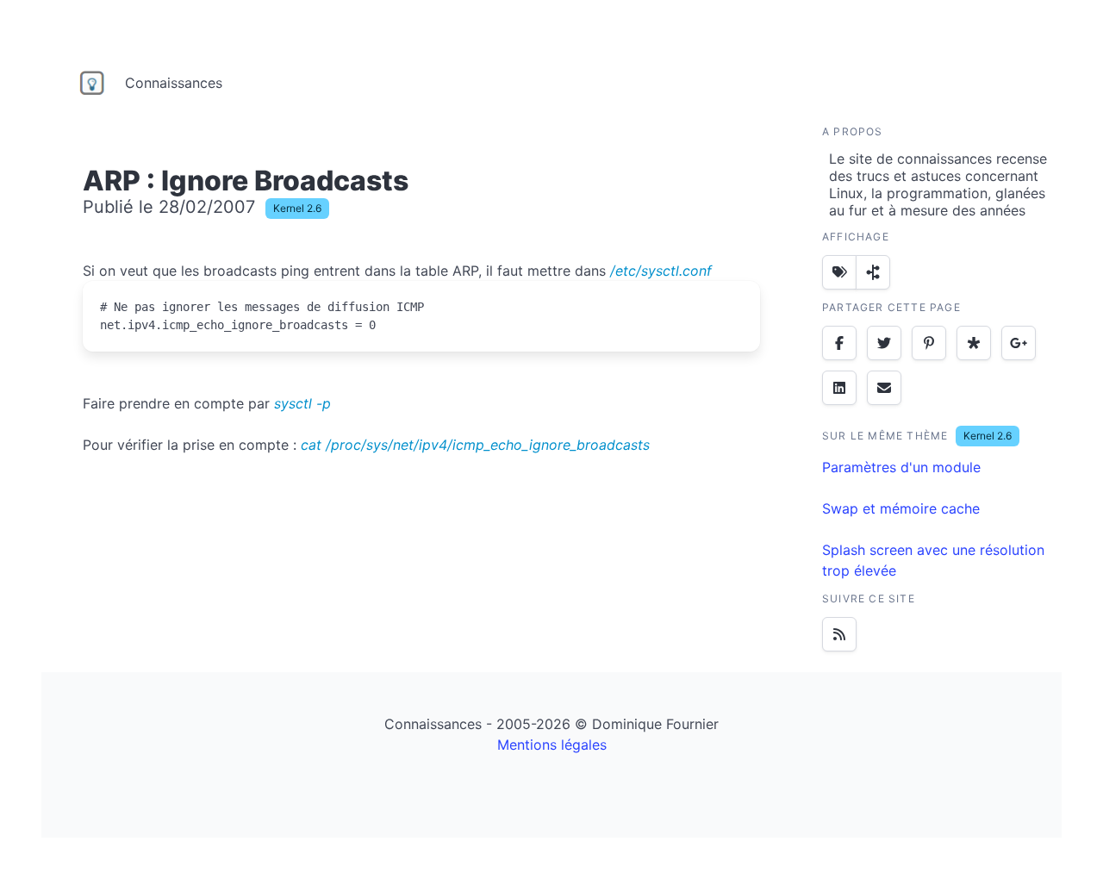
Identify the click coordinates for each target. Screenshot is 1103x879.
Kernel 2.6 (297, 208)
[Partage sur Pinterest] (929, 343)
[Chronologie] (873, 272)
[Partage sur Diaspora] (974, 343)
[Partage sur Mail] (884, 388)
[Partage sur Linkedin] (839, 388)
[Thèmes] (839, 272)
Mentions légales (552, 744)
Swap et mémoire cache (901, 508)
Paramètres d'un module (901, 467)
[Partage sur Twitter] (884, 343)
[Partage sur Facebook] (839, 343)
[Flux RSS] (839, 634)
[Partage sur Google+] (1018, 343)
